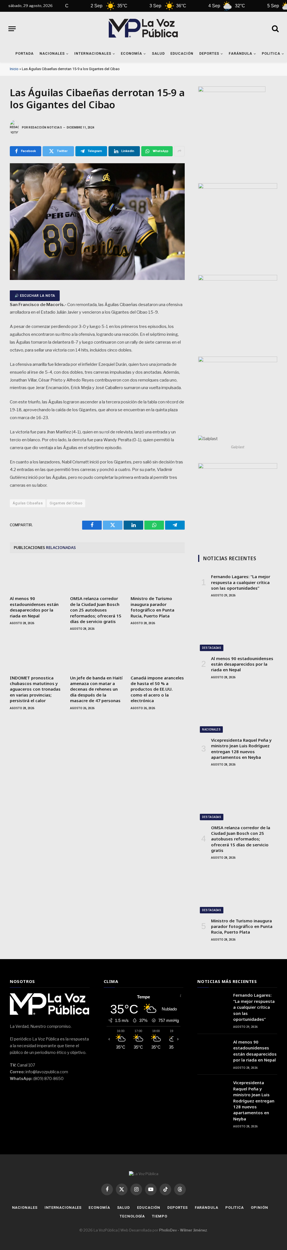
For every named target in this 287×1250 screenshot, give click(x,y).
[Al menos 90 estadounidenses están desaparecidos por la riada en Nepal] (37, 576)
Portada (24, 53)
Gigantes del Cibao (66, 503)
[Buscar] (275, 28)
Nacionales (52, 53)
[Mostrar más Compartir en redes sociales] (179, 151)
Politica (234, 1207)
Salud (158, 53)
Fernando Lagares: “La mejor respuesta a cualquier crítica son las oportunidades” (240, 582)
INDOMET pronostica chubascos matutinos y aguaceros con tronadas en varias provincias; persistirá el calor (35, 689)
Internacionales (92, 53)
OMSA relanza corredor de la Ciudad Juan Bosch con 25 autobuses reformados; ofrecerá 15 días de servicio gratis (95, 610)
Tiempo (159, 1216)
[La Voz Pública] (143, 28)
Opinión (259, 1207)
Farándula (240, 53)
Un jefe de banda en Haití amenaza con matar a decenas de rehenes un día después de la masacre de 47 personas (96, 689)
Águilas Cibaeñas (28, 503)
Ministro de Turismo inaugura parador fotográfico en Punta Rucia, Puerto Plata (152, 607)
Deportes (209, 53)
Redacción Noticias (45, 127)
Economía (131, 53)
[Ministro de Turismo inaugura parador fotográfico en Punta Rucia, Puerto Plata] (158, 576)
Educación (181, 53)
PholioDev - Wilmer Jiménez (183, 1230)
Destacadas (211, 647)
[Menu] (12, 28)
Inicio (14, 69)
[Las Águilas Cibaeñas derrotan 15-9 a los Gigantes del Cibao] (97, 278)
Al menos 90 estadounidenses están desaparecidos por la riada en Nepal (34, 607)
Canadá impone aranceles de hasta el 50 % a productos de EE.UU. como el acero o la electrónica (157, 689)
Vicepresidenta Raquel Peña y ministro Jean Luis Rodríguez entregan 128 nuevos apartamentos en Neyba (241, 748)
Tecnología (132, 1216)
